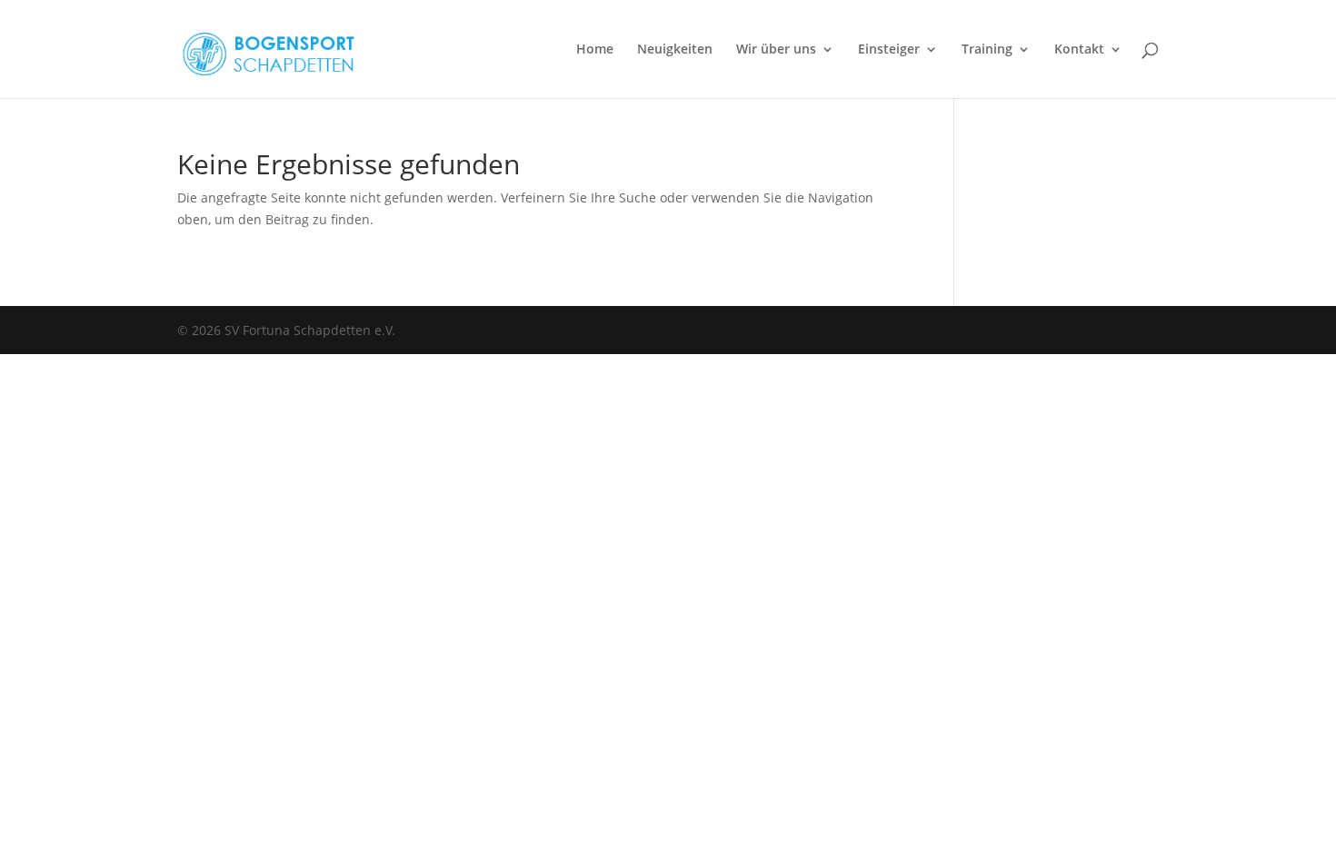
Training (987, 50)
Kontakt (1079, 50)
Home (594, 50)
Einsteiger (889, 50)
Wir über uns (776, 50)
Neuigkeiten (675, 50)
